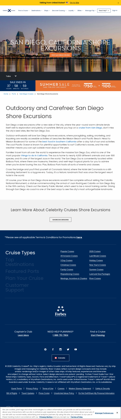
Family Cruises (66, 270)
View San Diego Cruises (60, 55)
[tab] (60, 76)
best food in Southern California (59, 141)
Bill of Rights (11, 393)
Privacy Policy (32, 389)
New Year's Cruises (97, 265)
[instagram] (60, 349)
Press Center (44, 393)
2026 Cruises (95, 251)
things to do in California (34, 155)
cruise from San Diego (90, 127)
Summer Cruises (96, 270)
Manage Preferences (104, 413)
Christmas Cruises (68, 265)
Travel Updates (28, 393)
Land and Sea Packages (99, 274)
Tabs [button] (8, 76)
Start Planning (98, 335)
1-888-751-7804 (60, 335)
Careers (61, 389)
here (79, 237)
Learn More (23, 335)
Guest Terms (16, 389)
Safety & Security (102, 389)
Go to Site (74, 2)
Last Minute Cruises (97, 256)
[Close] (117, 412)
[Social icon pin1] (45, 349)
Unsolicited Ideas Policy (64, 393)
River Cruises (95, 278)
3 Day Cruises (66, 260)
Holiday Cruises (96, 260)
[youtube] (75, 349)
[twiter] (68, 349)
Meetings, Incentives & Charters (73, 278)
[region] (60, 413)
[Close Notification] (118, 2)
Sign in (114, 11)
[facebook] (53, 349)
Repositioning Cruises (69, 274)
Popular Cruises (67, 251)
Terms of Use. (77, 417)
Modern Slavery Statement (80, 389)
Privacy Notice (46, 417)
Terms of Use (47, 389)
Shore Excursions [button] (60, 220)
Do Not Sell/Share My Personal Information (96, 393)
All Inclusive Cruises (69, 256)
